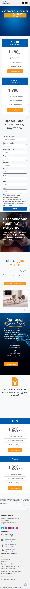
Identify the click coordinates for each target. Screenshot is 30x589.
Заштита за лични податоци (10, 566)
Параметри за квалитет (8, 568)
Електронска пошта (9, 149)
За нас (3, 557)
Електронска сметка (7, 577)
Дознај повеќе (15, 450)
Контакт (4, 561)
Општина (6, 162)
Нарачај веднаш (15, 71)
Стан (4, 188)
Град (5, 156)
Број (4, 175)
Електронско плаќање (8, 579)
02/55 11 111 (9, 541)
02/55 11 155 (9, 536)
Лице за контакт (8, 136)
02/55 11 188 (9, 551)
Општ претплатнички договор (11, 571)
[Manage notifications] (25, 584)
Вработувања (5, 559)
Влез (4, 181)
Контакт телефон (9, 143)
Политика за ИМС (6, 564)
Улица (5, 168)
